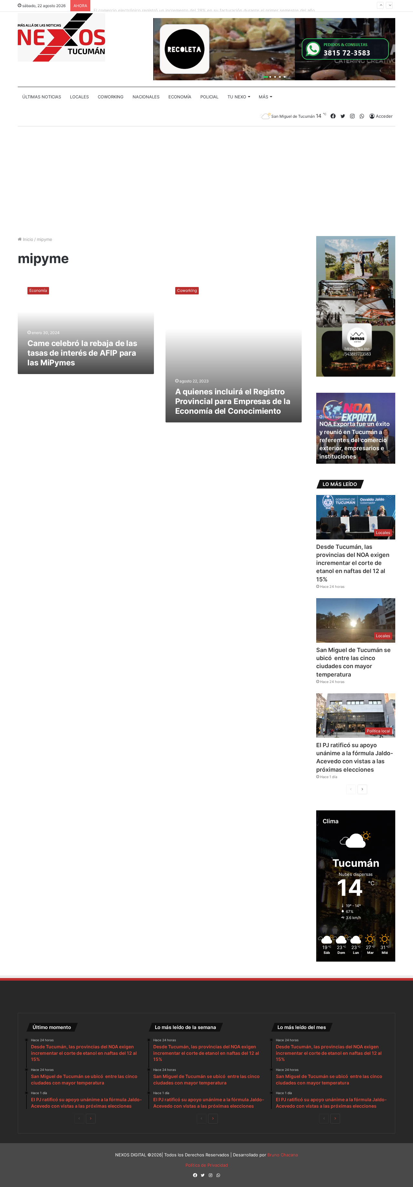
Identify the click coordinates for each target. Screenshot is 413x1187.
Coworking (111, 96)
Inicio (27, 239)
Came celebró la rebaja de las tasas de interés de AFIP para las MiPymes (82, 353)
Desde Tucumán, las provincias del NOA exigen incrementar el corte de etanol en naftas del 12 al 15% (352, 563)
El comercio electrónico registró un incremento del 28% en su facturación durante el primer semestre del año (204, 5)
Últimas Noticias (41, 96)
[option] (355, 428)
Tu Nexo (236, 96)
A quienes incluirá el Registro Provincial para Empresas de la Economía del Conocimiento (232, 401)
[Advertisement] (206, 181)
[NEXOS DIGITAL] (61, 37)
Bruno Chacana (282, 1154)
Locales (79, 96)
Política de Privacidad (207, 1165)
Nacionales (146, 96)
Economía (179, 96)
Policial (209, 96)
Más (263, 96)
